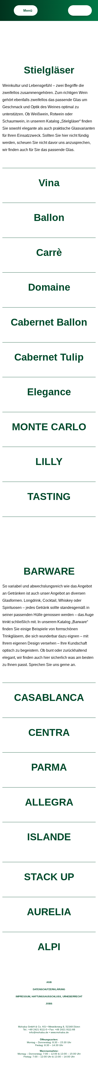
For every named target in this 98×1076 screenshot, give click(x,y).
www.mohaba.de (60, 1032)
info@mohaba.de (38, 1032)
